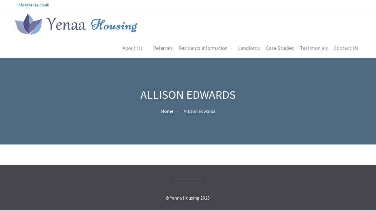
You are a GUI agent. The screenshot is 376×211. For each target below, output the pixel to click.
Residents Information (203, 48)
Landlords (249, 48)
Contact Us (346, 48)
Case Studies (280, 48)
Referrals (163, 48)
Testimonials (314, 48)
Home (167, 111)
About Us (132, 48)
